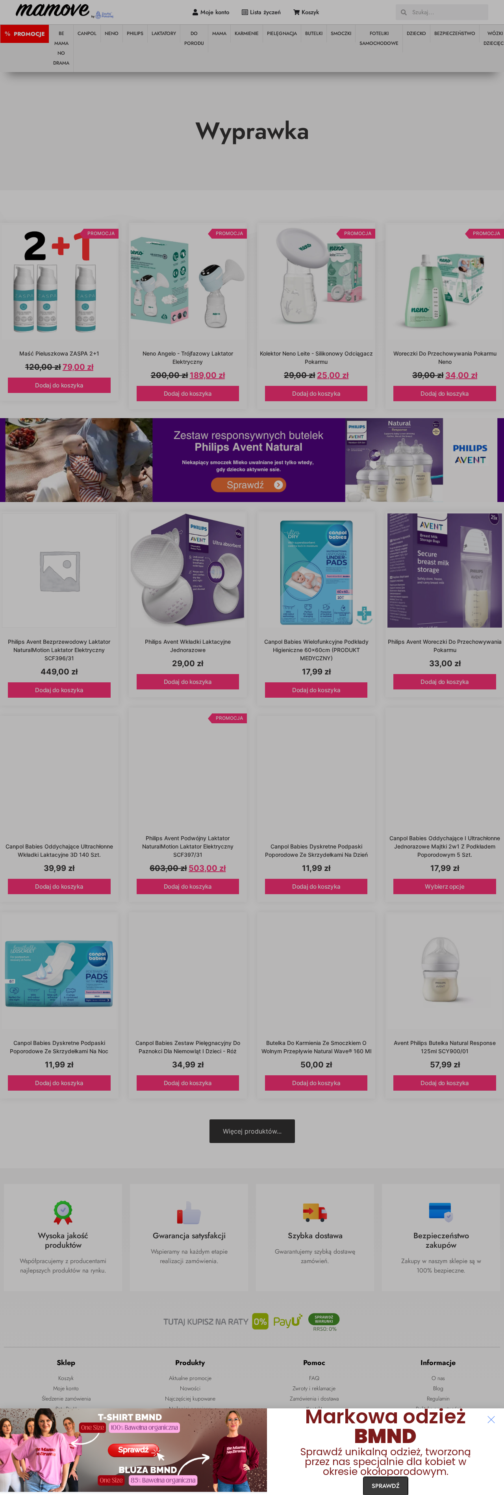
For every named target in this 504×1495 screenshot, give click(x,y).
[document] (252, 747)
